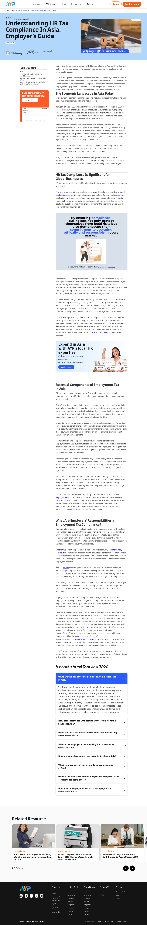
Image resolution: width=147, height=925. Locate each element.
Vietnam (70, 914)
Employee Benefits (55, 908)
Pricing (102, 895)
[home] (10, 4)
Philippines (71, 905)
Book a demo (30, 100)
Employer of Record (55, 893)
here (104, 657)
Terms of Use (109, 921)
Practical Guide (121, 892)
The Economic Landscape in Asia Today (32, 72)
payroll (66, 567)
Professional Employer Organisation (56, 899)
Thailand (70, 911)
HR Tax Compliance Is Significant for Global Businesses (31, 75)
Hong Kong (71, 895)
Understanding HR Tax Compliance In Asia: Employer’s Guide (37, 10)
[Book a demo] (132, 4)
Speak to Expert (66, 367)
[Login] (116, 4)
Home (7, 10)
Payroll (54, 904)
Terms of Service (122, 921)
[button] (37, 4)
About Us (103, 892)
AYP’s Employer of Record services (81, 639)
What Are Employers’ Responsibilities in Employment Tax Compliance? (32, 83)
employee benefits (64, 497)
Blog (13, 10)
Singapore (71, 908)
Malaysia (70, 901)
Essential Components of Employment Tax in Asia (33, 79)
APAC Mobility (56, 912)
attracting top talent (99, 332)
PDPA (99, 921)
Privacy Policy (89, 921)
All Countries (72, 892)
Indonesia (71, 898)
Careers (118, 898)
